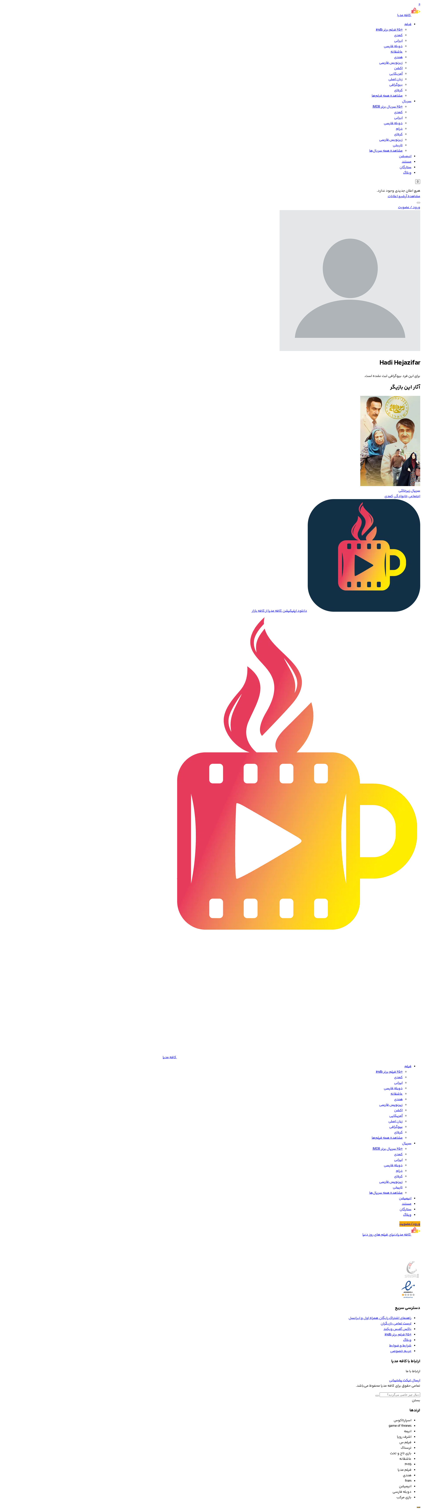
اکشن (398, 68)
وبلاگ (407, 173)
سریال (406, 101)
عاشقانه (397, 52)
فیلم (407, 24)
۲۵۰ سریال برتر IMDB (388, 107)
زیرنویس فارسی (391, 63)
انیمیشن (405, 156)
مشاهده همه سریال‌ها (386, 151)
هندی (398, 57)
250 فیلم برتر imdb (389, 30)
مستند (406, 162)
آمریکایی (396, 74)
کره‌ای (398, 90)
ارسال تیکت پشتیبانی (404, 1380)
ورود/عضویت (409, 1224)
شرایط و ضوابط (400, 1345)
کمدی (398, 35)
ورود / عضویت (409, 207)
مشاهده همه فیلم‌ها (387, 96)
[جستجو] (418, 202)
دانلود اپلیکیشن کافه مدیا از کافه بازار (279, 611)
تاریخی (398, 145)
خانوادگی (401, 496)
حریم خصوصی (400, 1351)
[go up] (418, 1507)
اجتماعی (414, 496)
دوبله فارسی (393, 46)
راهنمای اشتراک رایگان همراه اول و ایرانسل (380, 1318)
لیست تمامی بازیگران (396, 1323)
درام (399, 129)
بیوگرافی (396, 85)
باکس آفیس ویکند (397, 1329)
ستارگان (405, 167)
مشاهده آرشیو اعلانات (404, 196)
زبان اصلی (395, 79)
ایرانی (398, 41)
